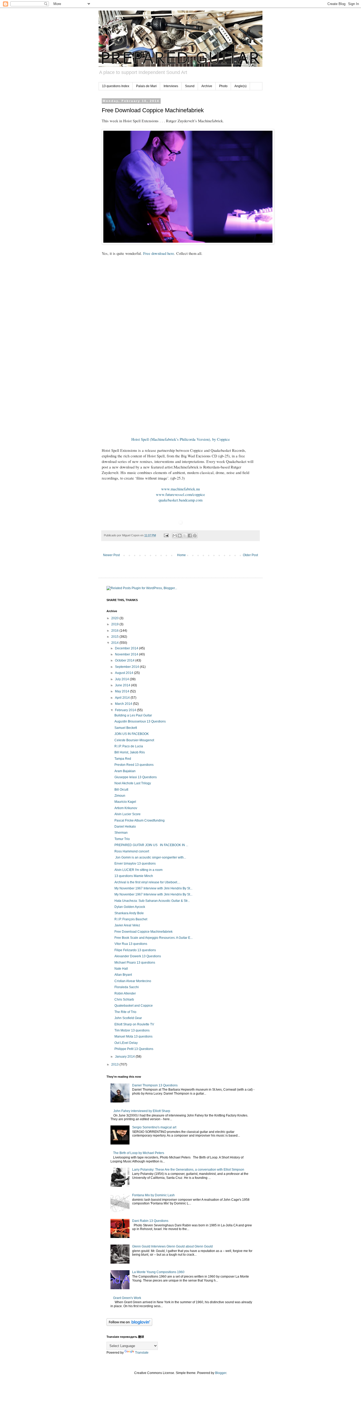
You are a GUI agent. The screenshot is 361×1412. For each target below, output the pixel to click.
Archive (206, 86)
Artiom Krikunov (125, 808)
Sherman (121, 832)
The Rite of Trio (125, 1012)
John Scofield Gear (128, 1018)
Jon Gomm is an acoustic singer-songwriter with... (150, 857)
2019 (115, 624)
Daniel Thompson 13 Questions (155, 1085)
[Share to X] (184, 535)
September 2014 (127, 667)
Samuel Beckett (125, 728)
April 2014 (123, 698)
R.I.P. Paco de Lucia (128, 746)
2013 (115, 1064)
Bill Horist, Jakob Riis (129, 752)
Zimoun (119, 796)
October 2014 (125, 660)
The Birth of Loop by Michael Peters (138, 1153)
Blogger (220, 1373)
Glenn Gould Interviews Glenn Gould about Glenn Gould (172, 1246)
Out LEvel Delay (126, 1043)
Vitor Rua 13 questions (130, 944)
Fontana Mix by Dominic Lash (153, 1195)
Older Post (250, 555)
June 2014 (123, 685)
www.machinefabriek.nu (180, 488)
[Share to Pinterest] (194, 535)
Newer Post (111, 555)
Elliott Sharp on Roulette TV (134, 1024)
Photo (223, 86)
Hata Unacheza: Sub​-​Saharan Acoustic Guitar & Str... (152, 901)
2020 (115, 618)
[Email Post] (166, 535)
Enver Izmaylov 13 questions (135, 863)
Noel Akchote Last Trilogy (132, 783)
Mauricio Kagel (125, 802)
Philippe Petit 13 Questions (133, 1049)
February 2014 (126, 710)
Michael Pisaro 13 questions (134, 962)
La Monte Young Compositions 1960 (158, 1272)
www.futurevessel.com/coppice (180, 494)
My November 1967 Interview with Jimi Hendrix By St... (153, 888)
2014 (115, 643)
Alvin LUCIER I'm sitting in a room (138, 870)
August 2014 (124, 673)
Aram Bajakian (125, 771)
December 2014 (127, 648)
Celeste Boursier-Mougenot (134, 740)
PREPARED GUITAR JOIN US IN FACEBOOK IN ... (151, 845)
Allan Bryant (123, 975)
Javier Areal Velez (127, 925)
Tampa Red (122, 759)
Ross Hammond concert (131, 851)
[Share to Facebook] (189, 535)
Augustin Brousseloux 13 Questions (140, 721)
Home (181, 555)
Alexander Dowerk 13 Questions (137, 956)
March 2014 (124, 704)
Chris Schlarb (124, 999)
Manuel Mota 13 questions (133, 1036)
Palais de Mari (146, 86)
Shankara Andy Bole (129, 913)
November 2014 (127, 654)
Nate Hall (121, 968)
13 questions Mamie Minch (133, 876)
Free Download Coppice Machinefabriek (143, 931)
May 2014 (122, 691)
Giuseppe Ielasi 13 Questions (135, 777)
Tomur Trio (122, 839)
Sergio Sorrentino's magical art (154, 1127)
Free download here (158, 253)
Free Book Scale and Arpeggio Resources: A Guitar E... (153, 938)
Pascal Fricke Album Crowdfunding (139, 820)
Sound (190, 86)
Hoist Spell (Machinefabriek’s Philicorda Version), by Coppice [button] (180, 439)
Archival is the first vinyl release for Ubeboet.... (147, 882)
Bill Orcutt (121, 789)
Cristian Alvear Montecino (132, 981)
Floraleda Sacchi (126, 987)
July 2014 (122, 679)
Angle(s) (240, 86)
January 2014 (125, 1056)
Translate (142, 1352)
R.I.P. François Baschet (130, 919)
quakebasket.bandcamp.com (180, 500)
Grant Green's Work (127, 1298)
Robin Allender (125, 993)
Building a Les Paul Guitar (133, 715)
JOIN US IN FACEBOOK (131, 734)
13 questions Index (115, 86)
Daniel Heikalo (125, 826)
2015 (115, 637)
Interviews (171, 86)
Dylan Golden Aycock (129, 907)
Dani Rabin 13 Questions (150, 1221)
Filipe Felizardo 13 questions (135, 950)
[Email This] (174, 535)
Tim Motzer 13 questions (132, 1030)
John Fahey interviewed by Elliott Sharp (141, 1111)
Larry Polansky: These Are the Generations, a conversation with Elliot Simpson (188, 1169)
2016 (115, 630)
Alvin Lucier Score (127, 814)
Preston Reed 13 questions (134, 765)
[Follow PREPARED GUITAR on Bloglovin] (129, 1325)
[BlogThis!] (179, 535)
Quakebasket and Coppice (133, 1005)
